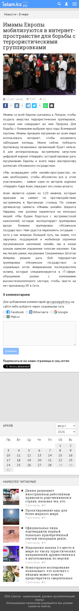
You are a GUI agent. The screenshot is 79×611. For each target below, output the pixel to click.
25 (18, 465)
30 (71, 465)
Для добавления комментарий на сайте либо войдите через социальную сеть (38, 304)
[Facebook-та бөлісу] (5, 105)
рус (25, 5)
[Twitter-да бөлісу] (34, 105)
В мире (24, 14)
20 (39, 460)
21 (50, 460)
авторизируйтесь (58, 302)
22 (60, 460)
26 (29, 465)
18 (18, 460)
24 (8, 465)
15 (60, 455)
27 (39, 465)
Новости (10, 14)
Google (63, 312)
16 (71, 455)
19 (29, 460)
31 (8, 470)
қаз (25, 2)
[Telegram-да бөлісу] (28, 105)
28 (50, 465)
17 (8, 460)
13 (39, 455)
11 (18, 455)
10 (8, 455)
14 (50, 455)
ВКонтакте (40, 312)
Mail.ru (15, 316)
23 (71, 460)
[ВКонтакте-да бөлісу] (16, 105)
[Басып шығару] (51, 105)
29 (60, 465)
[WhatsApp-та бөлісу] (45, 105)
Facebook (17, 312)
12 (29, 455)
